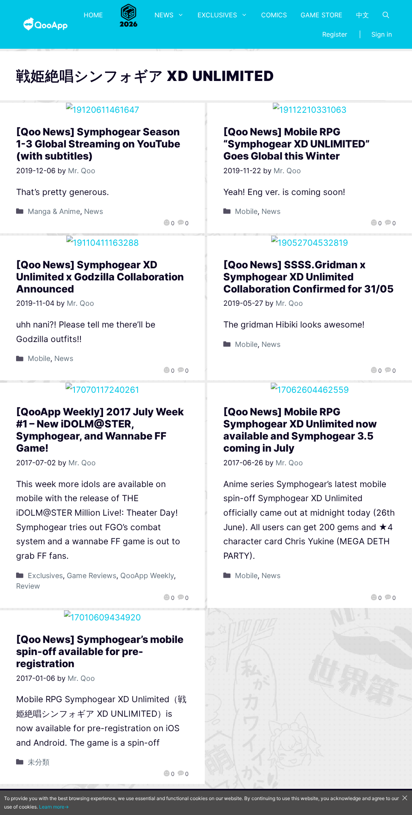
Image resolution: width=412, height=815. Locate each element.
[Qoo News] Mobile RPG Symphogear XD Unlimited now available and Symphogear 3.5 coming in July (300, 430)
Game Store (321, 15)
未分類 (38, 762)
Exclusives (217, 15)
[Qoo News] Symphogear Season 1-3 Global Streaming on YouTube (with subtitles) (98, 144)
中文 (362, 15)
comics (274, 15)
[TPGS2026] (129, 15)
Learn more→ (54, 807)
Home (93, 15)
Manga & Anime (54, 211)
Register (334, 34)
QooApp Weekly (147, 575)
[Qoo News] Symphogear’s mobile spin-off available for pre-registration (99, 651)
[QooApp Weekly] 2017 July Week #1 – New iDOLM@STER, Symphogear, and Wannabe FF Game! (100, 430)
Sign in (381, 34)
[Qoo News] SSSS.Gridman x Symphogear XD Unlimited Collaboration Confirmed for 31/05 (308, 277)
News (163, 15)
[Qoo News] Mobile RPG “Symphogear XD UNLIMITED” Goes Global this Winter (296, 144)
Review (28, 586)
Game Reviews (91, 575)
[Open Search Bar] (386, 15)
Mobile (246, 211)
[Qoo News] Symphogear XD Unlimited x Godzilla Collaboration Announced (100, 277)
